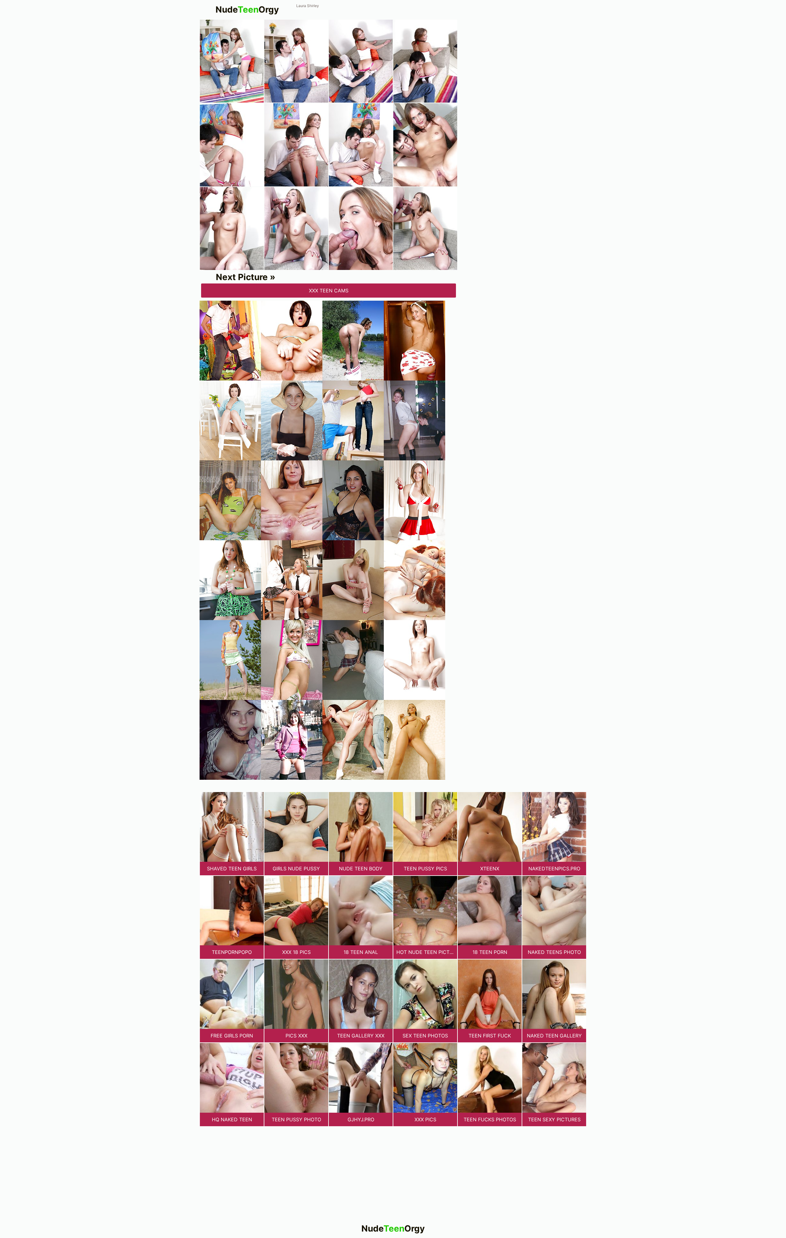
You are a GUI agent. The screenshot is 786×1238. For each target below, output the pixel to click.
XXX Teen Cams (328, 290)
